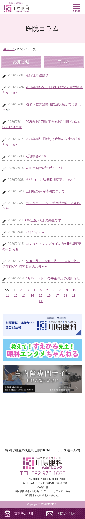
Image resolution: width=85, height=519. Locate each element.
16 (49, 295)
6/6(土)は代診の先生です (43, 220)
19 (73, 295)
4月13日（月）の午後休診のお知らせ (53, 278)
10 (74, 290)
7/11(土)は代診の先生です (44, 168)
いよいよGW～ (37, 232)
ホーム (10, 49)
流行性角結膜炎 (37, 75)
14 (32, 295)
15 (40, 295)
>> (40, 301)
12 (15, 295)
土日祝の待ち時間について (45, 191)
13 (24, 295)
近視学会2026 (36, 156)
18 (65, 295)
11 (7, 295)
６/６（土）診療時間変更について (51, 179)
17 (57, 295)
